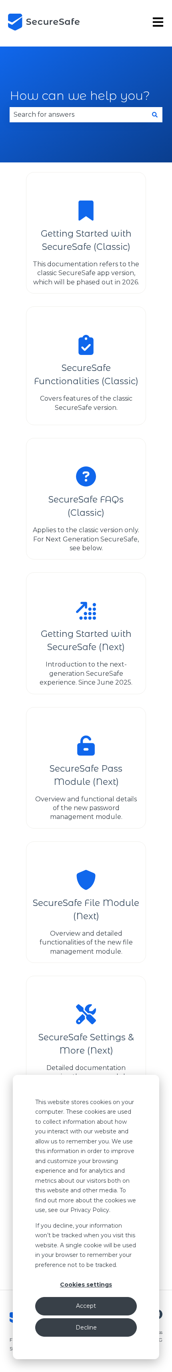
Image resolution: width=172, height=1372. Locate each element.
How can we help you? (80, 95)
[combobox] (78, 114)
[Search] (154, 114)
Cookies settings (86, 1284)
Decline (86, 1327)
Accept (86, 1305)
